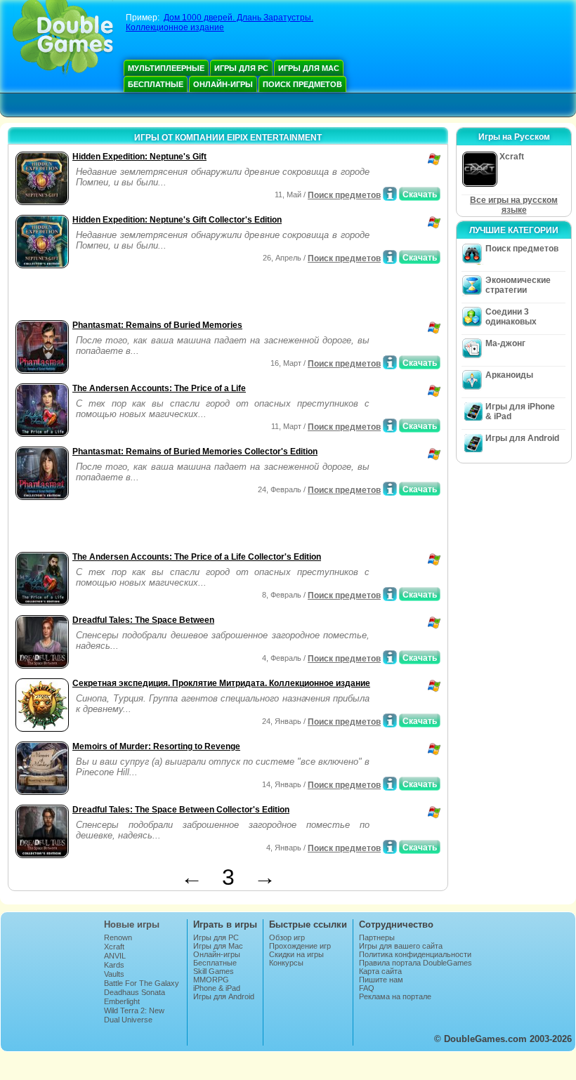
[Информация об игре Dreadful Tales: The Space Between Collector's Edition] (390, 847)
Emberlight (122, 1001)
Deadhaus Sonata (134, 992)
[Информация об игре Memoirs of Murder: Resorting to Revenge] (390, 784)
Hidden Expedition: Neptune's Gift (139, 157)
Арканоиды (509, 375)
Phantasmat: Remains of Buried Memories (157, 325)
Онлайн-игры (223, 84)
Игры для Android (522, 438)
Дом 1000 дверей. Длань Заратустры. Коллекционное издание (219, 22)
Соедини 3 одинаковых (511, 317)
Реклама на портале (395, 996)
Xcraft (114, 946)
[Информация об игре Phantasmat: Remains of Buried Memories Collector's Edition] (390, 489)
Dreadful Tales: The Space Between (143, 620)
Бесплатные (155, 84)
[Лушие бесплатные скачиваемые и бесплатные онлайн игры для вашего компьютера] (63, 38)
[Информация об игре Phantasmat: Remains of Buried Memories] (390, 362)
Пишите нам (381, 979)
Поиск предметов (302, 84)
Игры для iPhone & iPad (520, 411)
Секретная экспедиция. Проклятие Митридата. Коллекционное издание (221, 683)
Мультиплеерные (166, 68)
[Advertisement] (176, 296)
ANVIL (115, 955)
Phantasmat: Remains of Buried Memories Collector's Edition (195, 451)
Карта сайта (380, 971)
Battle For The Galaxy (141, 983)
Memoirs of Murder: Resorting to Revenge (156, 746)
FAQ (366, 988)
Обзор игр (287, 937)
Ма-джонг (505, 343)
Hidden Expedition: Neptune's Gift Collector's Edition (177, 220)
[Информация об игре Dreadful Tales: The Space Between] (390, 657)
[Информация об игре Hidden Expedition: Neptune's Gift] (390, 194)
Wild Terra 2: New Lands (134, 1014)
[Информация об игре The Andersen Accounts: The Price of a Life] (390, 426)
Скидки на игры (296, 954)
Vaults (114, 974)
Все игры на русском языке (514, 205)
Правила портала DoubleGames (415, 963)
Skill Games (213, 971)
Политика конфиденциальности (415, 954)
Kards (114, 965)
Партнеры (377, 937)
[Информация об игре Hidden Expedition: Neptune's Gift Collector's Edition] (390, 257)
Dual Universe (128, 1019)
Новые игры (131, 924)
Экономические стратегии (518, 285)
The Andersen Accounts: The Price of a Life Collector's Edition (196, 557)
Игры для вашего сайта (401, 946)
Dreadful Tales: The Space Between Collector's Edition (180, 810)
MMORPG (211, 979)
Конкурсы (286, 963)
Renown (118, 937)
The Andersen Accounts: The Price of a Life (159, 388)
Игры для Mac (308, 68)
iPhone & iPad (216, 988)
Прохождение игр (300, 946)
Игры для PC (241, 68)
